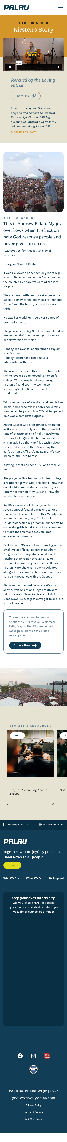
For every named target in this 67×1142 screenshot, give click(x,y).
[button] (60, 7)
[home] (22, 7)
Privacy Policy (33, 1105)
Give (12, 865)
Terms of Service (33, 1112)
